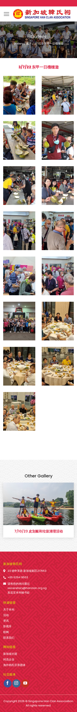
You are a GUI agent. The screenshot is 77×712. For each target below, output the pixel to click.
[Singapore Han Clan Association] (42, 14)
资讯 (6, 621)
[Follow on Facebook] (8, 683)
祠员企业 (8, 659)
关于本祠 (8, 609)
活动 (6, 615)
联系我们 (8, 638)
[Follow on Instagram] (16, 683)
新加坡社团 (10, 654)
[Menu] (6, 14)
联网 (6, 632)
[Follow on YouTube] (25, 683)
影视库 (7, 626)
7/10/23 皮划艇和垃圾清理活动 (38, 531)
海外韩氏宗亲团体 (14, 665)
